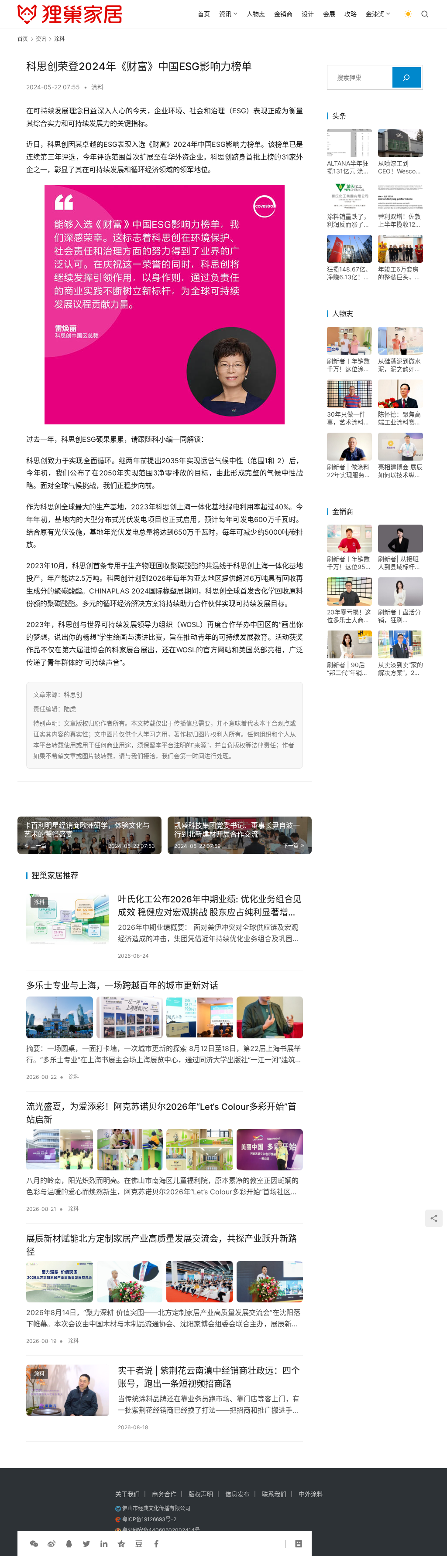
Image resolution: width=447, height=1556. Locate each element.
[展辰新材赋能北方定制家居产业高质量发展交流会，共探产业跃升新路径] (164, 1281)
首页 (204, 13)
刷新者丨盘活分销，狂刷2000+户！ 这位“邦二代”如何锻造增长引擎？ (399, 616)
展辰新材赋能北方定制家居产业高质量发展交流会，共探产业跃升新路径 (161, 1245)
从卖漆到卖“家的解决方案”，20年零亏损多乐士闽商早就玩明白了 (400, 669)
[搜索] (406, 77)
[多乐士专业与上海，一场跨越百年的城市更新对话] (164, 1017)
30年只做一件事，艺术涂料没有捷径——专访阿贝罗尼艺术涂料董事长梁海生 (348, 418)
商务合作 (164, 1494)
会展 (329, 13)
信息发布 (237, 1494)
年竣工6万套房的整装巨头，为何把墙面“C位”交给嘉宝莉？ (399, 273)
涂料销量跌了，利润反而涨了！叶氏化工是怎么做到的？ (348, 220)
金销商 (283, 13)
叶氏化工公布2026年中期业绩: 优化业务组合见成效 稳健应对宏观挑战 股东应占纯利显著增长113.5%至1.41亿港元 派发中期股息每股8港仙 (210, 905)
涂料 (97, 87)
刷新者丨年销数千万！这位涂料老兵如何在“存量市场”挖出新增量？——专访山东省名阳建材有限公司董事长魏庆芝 (349, 365)
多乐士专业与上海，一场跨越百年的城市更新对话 (122, 985)
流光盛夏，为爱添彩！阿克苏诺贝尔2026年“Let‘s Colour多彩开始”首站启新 (161, 1113)
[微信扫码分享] (34, 1544)
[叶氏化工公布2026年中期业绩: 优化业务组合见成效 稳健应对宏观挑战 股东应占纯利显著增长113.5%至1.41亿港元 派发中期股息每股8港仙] (67, 919)
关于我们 (127, 1494)
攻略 (350, 13)
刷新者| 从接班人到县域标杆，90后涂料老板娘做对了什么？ (400, 563)
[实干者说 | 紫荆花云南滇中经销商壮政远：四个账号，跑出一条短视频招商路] (67, 1390)
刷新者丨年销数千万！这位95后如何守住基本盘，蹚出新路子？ (349, 563)
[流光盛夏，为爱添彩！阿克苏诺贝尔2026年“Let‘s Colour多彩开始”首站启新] (164, 1149)
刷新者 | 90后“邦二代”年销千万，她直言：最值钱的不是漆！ (348, 669)
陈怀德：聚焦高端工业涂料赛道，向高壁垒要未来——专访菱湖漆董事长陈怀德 (399, 418)
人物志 (256, 13)
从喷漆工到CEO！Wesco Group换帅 (397, 167)
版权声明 (201, 1494)
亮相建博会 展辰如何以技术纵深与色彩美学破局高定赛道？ (400, 471)
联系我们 (274, 1494)
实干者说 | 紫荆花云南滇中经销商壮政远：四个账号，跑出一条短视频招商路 (209, 1377)
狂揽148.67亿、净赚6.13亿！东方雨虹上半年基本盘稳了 (349, 273)
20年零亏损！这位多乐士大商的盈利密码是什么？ (349, 616)
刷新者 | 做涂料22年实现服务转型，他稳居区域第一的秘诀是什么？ (349, 471)
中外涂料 (311, 1494)
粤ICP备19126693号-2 (149, 1519)
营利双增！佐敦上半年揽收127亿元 (399, 220)
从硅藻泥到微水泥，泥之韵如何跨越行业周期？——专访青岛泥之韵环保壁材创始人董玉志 (399, 365)
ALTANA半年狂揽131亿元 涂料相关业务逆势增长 (348, 167)
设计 (308, 13)
